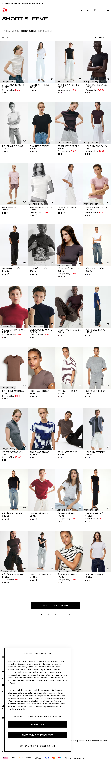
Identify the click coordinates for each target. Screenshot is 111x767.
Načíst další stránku (55, 605)
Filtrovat (100, 37)
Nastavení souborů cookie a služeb (38, 746)
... (62, 614)
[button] (8, 81)
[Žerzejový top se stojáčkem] (14, 62)
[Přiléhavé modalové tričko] (97, 62)
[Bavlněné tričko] (42, 62)
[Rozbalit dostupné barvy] (4, 92)
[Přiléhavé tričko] (97, 245)
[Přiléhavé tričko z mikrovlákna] (14, 123)
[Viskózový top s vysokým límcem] (14, 307)
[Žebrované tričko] (69, 490)
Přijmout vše (37, 724)
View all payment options (75, 758)
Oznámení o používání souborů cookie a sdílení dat (37, 716)
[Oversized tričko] (69, 184)
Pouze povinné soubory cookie (37, 735)
